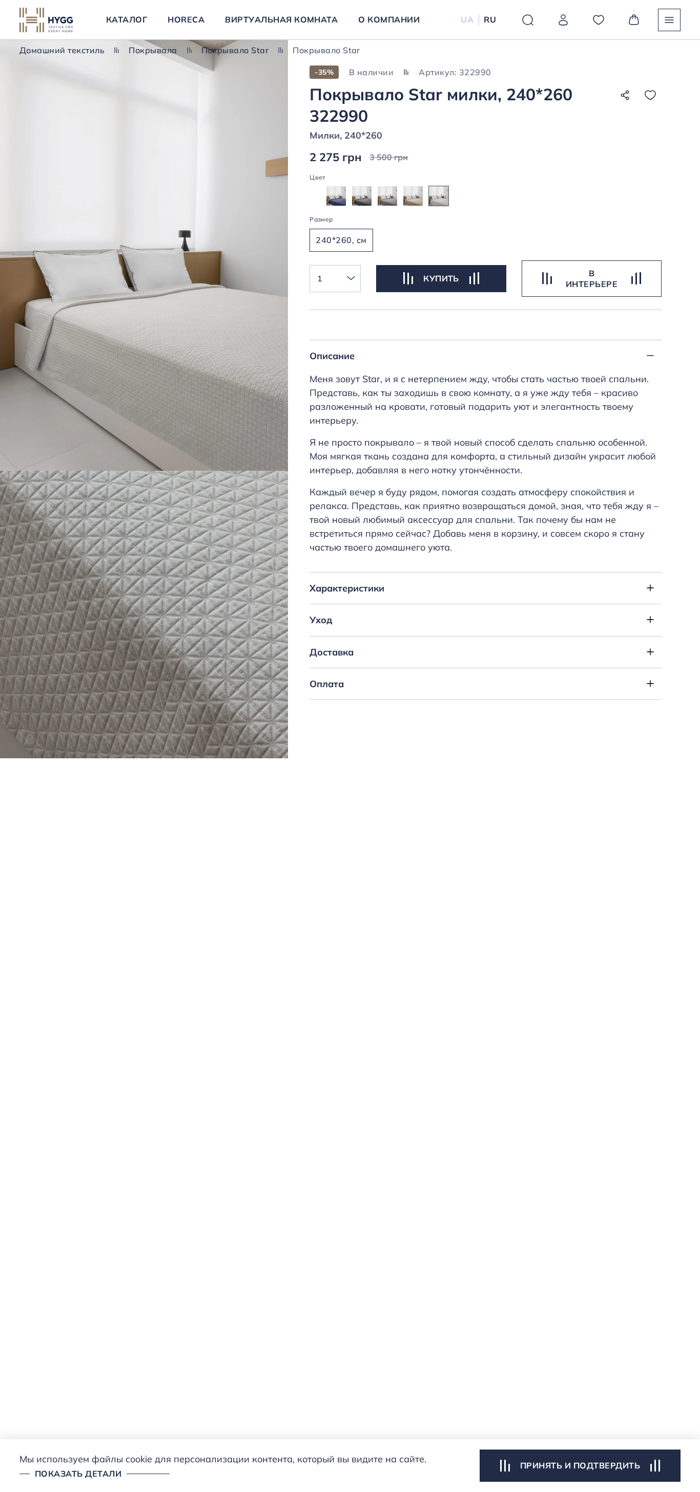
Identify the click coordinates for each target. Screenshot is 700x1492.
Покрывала (153, 50)
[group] (336, 196)
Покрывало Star (235, 50)
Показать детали (78, 1473)
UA (467, 19)
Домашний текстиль (62, 50)
